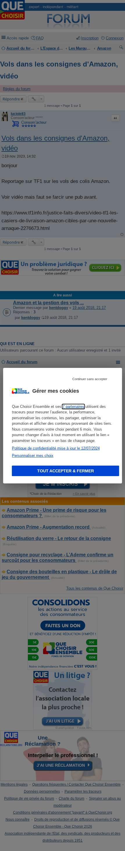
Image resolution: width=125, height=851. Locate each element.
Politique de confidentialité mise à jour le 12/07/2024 (56, 448)
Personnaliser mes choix (32, 455)
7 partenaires (73, 406)
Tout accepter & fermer (65, 471)
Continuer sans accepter (89, 378)
